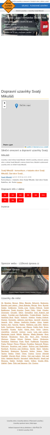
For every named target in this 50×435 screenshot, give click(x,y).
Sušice (32, 351)
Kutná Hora (29, 329)
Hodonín (24, 317)
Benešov (7, 303)
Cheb (39, 310)
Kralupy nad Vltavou (24, 327)
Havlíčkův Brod (7, 317)
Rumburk (4, 349)
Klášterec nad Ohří (34, 325)
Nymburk (44, 337)
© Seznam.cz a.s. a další (40, 147)
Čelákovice (12, 308)
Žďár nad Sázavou (20, 363)
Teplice (10, 354)
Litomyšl (14, 332)
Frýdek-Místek (35, 315)
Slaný (39, 349)
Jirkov (39, 322)
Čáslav (3, 308)
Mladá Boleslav (37, 334)
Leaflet (28, 147)
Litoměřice (5, 332)
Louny (29, 332)
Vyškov (33, 361)
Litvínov (22, 332)
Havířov (45, 315)
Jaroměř (37, 320)
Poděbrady (35, 341)
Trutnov (31, 354)
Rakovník (38, 344)
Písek (21, 341)
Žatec (10, 363)
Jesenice (45, 320)
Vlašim (12, 361)
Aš (2, 303)
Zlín (29, 363)
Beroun (15, 303)
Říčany (45, 344)
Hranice (4, 320)
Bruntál (45, 305)
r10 (20, 200)
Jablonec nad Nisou (25, 320)
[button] (16, 106)
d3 (20, 195)
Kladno (22, 325)
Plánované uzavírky (39, 6)
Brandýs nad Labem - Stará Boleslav (15, 305)
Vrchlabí (20, 361)
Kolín (3, 327)
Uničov (23, 356)
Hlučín (16, 317)
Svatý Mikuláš (6, 177)
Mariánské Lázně (8, 334)
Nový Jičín (34, 337)
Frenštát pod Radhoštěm (18, 315)
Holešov (32, 317)
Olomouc (4, 339)
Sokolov (45, 349)
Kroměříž (4, 329)
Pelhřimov (14, 341)
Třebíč (17, 354)
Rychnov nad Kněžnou (19, 349)
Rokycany (5, 346)
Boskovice (44, 303)
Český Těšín (30, 310)
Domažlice (29, 313)
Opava (12, 339)
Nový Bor (24, 337)
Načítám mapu (25, 105)
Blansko (28, 303)
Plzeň (27, 341)
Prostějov (30, 344)
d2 (13, 195)
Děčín (21, 313)
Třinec (24, 354)
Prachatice (44, 341)
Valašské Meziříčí (13, 358)
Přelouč (10, 344)
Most (46, 334)
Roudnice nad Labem (18, 346)
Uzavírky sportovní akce (21, 423)
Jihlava (16, 322)
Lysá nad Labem (41, 332)
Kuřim (20, 329)
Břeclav (34, 305)
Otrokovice (44, 339)
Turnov (38, 354)
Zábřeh (4, 363)
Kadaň (45, 322)
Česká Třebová (36, 308)
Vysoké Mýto (43, 361)
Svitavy (39, 351)
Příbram (23, 344)
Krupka (13, 329)
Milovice (26, 334)
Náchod (4, 337)
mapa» (19, 182)
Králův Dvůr (38, 327)
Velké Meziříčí (34, 358)
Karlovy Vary (6, 325)
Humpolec (12, 320)
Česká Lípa (23, 308)
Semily (32, 349)
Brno (40, 305)
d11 (43, 195)
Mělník (19, 334)
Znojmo (35, 363)
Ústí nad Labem (34, 356)
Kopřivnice (10, 327)
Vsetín (26, 361)
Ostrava (28, 339)
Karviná (15, 325)
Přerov (16, 344)
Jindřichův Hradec (28, 322)
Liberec (45, 329)
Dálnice (25, 6)
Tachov (4, 354)
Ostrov (35, 339)
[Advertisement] (25, 63)
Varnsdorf (24, 358)
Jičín (10, 322)
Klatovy (45, 325)
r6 (13, 200)
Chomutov (5, 313)
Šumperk (24, 351)
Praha (3, 344)
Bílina (21, 303)
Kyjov (39, 329)
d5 (28, 195)
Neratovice (13, 337)
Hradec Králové (42, 317)
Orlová (20, 339)
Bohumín (35, 303)
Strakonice (15, 351)
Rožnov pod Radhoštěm (38, 346)
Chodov (45, 310)
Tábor (46, 351)
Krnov (46, 327)
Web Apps (33, 423)
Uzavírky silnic (11, 421)
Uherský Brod (14, 356)
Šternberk (5, 351)
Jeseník (4, 322)
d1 (5, 195)
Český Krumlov (17, 310)
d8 (36, 195)
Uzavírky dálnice (22, 421)
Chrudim (14, 313)
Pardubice (5, 341)
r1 (5, 200)
